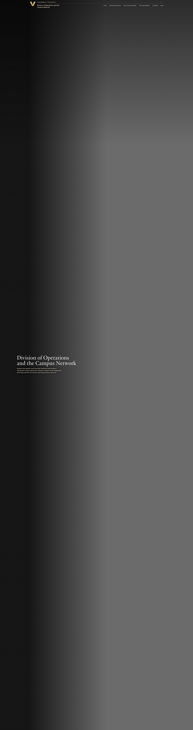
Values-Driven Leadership (130, 5)
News (162, 5)
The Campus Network (144, 5)
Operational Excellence (115, 5)
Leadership (155, 5)
